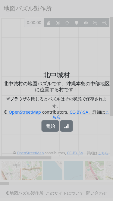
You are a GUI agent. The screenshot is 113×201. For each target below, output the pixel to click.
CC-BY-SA (79, 112)
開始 (50, 126)
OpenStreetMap (25, 112)
